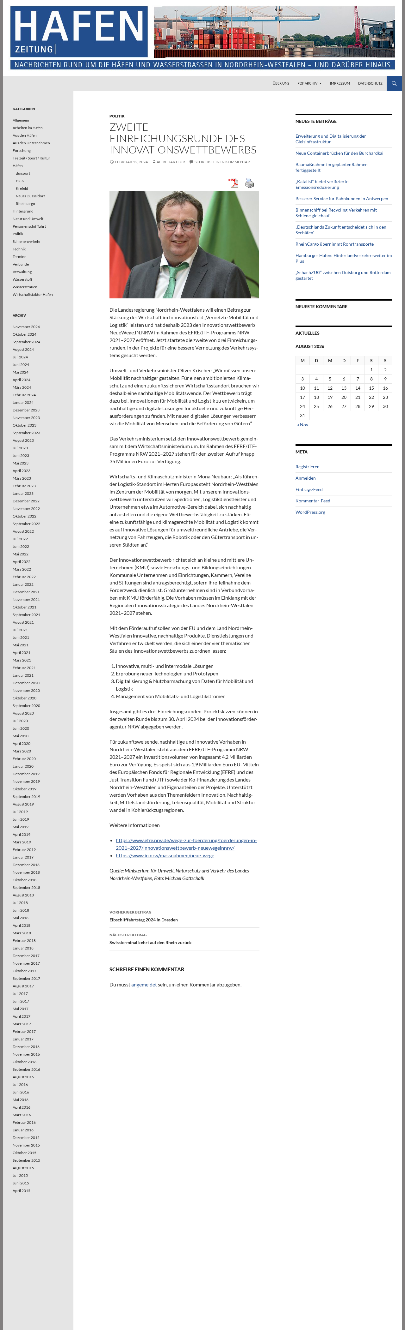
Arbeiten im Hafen (28, 127)
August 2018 (23, 895)
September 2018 (26, 887)
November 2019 (26, 781)
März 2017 (22, 1023)
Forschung (22, 150)
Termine (19, 256)
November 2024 (26, 326)
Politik (117, 116)
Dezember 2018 (26, 864)
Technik (19, 249)
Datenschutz (370, 83)
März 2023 (22, 478)
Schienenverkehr (27, 241)
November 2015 (26, 1145)
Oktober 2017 (24, 970)
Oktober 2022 (24, 516)
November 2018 (26, 872)
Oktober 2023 (24, 425)
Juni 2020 (21, 728)
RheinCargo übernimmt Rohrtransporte (335, 244)
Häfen (18, 165)
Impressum (340, 83)
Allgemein (21, 120)
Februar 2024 (24, 394)
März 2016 (22, 1114)
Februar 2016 (24, 1122)
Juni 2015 (21, 1183)
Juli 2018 (20, 902)
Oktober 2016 (24, 1061)
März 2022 (22, 569)
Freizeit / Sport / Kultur (31, 158)
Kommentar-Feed (313, 500)
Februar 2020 (24, 758)
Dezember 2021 (26, 592)
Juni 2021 (21, 637)
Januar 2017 (23, 1039)
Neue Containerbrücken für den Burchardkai (339, 153)
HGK (20, 180)
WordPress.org (310, 512)
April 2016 (21, 1107)
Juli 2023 (20, 448)
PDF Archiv (307, 83)
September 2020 (26, 705)
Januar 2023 (23, 493)
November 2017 (26, 963)
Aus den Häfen (25, 135)
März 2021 (22, 660)
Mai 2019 (20, 826)
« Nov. (303, 424)
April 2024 (21, 379)
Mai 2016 (20, 1099)
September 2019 (26, 796)
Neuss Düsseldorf (30, 196)
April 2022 (21, 561)
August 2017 (23, 986)
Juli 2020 (20, 720)
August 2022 (23, 531)
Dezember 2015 (26, 1137)
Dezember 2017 (26, 955)
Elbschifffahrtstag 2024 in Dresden (143, 916)
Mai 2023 (20, 463)
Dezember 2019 (26, 773)
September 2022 (26, 523)
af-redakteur (171, 161)
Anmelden (306, 478)
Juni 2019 (21, 819)
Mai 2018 (20, 917)
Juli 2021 (20, 629)
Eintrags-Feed (309, 489)
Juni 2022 (21, 546)
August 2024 (23, 349)
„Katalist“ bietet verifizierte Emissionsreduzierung (322, 184)
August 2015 (23, 1167)
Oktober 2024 (24, 334)
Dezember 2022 (26, 501)
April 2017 (21, 1016)
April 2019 (21, 834)
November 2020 (26, 690)
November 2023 (26, 417)
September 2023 (26, 432)
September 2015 (26, 1160)
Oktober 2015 (24, 1152)
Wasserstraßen (25, 287)
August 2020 (23, 713)
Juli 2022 (20, 538)
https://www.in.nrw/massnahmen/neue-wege (165, 855)
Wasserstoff (22, 279)
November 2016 (26, 1054)
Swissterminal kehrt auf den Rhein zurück (150, 938)
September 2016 (26, 1069)
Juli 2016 (20, 1084)
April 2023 (21, 470)
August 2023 (23, 440)
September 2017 (26, 978)
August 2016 (23, 1077)
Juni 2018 (21, 910)
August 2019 (23, 804)
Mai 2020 (20, 736)
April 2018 (21, 925)
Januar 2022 (23, 584)
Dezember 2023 (26, 410)
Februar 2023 (24, 485)
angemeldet (144, 984)
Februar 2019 (24, 849)
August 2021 (23, 622)
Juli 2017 (20, 993)
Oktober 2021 (24, 607)
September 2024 (26, 341)
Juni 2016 (21, 1092)
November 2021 (26, 599)
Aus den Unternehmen (31, 143)
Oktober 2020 (24, 698)
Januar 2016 (23, 1130)
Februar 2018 (24, 940)
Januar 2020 (23, 766)
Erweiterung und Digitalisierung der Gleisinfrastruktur (331, 138)
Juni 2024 (21, 364)
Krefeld (22, 188)
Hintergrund (23, 211)
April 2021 (21, 652)
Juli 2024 (20, 357)
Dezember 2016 (26, 1046)
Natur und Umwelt (28, 218)
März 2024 (22, 387)
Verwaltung (22, 271)
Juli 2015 (20, 1175)
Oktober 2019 (24, 789)
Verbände (21, 264)
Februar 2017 (24, 1031)
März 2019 (22, 842)
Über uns (281, 83)
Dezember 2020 (26, 682)
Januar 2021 (23, 675)
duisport (23, 173)
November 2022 (26, 508)
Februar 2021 (24, 667)
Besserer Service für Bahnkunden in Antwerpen (342, 198)
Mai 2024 (20, 372)
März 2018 (22, 933)
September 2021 (26, 614)
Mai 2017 (20, 1008)
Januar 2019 (23, 857)
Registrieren (308, 466)
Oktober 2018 (24, 880)
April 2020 (21, 743)
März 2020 (22, 751)
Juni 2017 (21, 1001)
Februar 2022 (24, 576)
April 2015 (21, 1190)
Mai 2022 (20, 554)
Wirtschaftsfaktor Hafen (33, 294)
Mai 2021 (20, 645)
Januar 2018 (23, 948)
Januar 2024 (23, 402)
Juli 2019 (20, 811)
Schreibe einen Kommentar (222, 161)
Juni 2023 (21, 455)
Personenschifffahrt (29, 226)
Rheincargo (25, 203)
